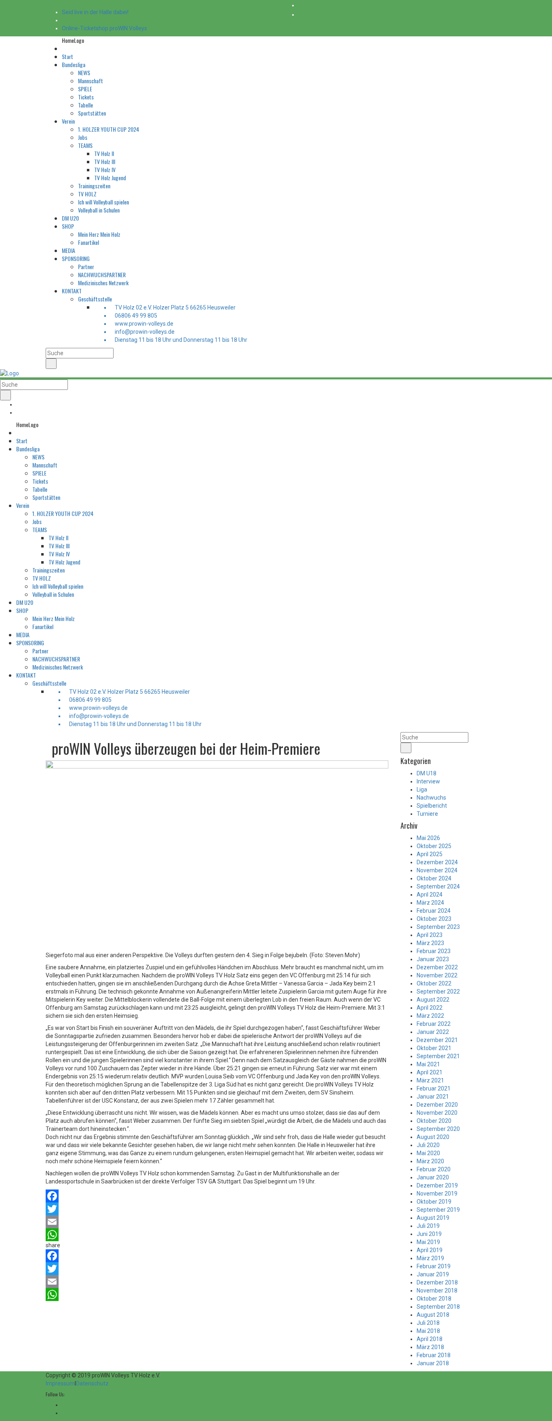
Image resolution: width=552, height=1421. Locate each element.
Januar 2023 (433, 959)
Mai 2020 (428, 1153)
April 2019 (429, 1250)
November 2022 (437, 975)
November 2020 (437, 1112)
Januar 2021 (433, 1096)
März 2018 (430, 1347)
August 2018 (433, 1315)
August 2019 (433, 1218)
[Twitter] (217, 1208)
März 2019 (430, 1258)
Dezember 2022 (437, 967)
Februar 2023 (434, 951)
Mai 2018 (428, 1331)
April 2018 (429, 1339)
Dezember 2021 (437, 1040)
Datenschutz (92, 1383)
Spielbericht (432, 805)
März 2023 (430, 943)
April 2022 (429, 1007)
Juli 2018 (428, 1323)
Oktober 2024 (434, 878)
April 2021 (429, 1072)
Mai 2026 (428, 838)
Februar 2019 (434, 1266)
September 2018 (438, 1306)
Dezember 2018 (437, 1282)
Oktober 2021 (434, 1048)
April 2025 (429, 854)
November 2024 (437, 870)
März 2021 (430, 1080)
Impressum (60, 1383)
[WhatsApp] (217, 1234)
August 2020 (433, 1137)
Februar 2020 (434, 1169)
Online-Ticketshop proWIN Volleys (104, 28)
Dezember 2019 (437, 1185)
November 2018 (437, 1290)
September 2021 (438, 1056)
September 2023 (438, 927)
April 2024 (429, 894)
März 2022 (430, 1016)
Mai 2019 (428, 1242)
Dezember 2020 (437, 1104)
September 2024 (438, 886)
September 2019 (438, 1209)
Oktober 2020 (434, 1121)
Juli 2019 (428, 1226)
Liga (422, 789)
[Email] (217, 1221)
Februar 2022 (434, 1024)
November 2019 (437, 1193)
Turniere (427, 813)
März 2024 (430, 902)
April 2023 (429, 935)
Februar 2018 (434, 1355)
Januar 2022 (433, 1032)
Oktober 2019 (434, 1201)
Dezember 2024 (437, 862)
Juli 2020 (428, 1145)
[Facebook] (217, 1195)
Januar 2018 (433, 1363)
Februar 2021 (434, 1088)
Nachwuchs (431, 797)
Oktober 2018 (434, 1298)
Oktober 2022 (434, 983)
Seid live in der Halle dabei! (95, 12)
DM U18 (426, 773)
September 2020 (438, 1129)
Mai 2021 (428, 1064)
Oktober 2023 (434, 919)
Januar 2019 (433, 1274)
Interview (428, 781)
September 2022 (438, 991)
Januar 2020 (433, 1177)
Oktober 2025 (434, 846)
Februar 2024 (434, 910)
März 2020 (430, 1161)
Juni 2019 (429, 1234)
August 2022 (433, 999)
